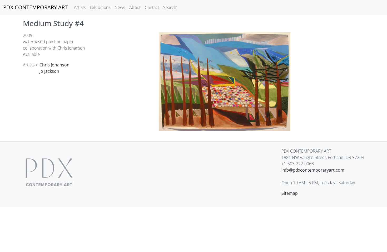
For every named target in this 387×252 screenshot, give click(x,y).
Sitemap (289, 193)
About (135, 7)
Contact (152, 7)
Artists (80, 7)
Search (169, 7)
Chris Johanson (54, 65)
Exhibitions (100, 7)
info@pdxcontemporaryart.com (312, 170)
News (120, 7)
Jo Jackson (49, 71)
